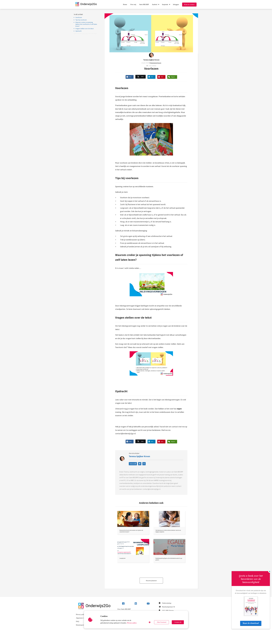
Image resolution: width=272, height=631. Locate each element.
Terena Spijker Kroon (151, 60)
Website (132, 464)
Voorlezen (78, 17)
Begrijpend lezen (155, 63)
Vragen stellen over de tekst (84, 29)
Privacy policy (132, 623)
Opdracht (78, 31)
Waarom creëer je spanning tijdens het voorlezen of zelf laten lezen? (86, 24)
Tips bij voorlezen (81, 20)
